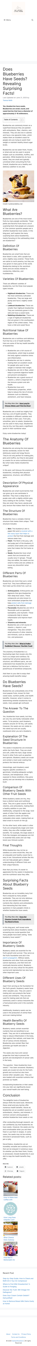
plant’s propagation (10, 958)
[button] (32, 20)
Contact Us (16, 1334)
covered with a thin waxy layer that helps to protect (20, 533)
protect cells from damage (21, 603)
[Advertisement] (18, 42)
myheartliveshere (18, 1341)
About (8, 1334)
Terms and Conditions (18, 1337)
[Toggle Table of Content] (21, 120)
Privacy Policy (26, 1334)
